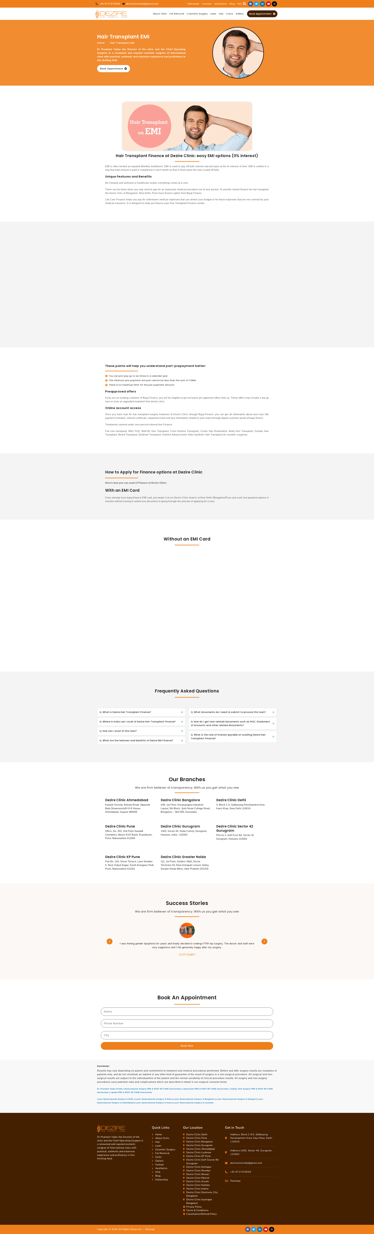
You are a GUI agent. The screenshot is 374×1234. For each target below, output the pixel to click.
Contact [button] (207, 3)
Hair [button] (221, 13)
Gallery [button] (240, 13)
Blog (232, 3)
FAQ (239, 3)
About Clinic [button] (160, 13)
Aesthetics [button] (220, 3)
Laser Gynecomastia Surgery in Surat (153, 1103)
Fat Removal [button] (177, 13)
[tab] (141, 712)
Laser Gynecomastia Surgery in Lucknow (193, 1103)
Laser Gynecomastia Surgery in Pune (154, 1099)
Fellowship (193, 3)
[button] (244, 3)
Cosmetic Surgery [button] (197, 13)
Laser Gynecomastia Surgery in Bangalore (194, 1099)
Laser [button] (213, 13)
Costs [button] (229, 13)
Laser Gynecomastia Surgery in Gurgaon (236, 1099)
